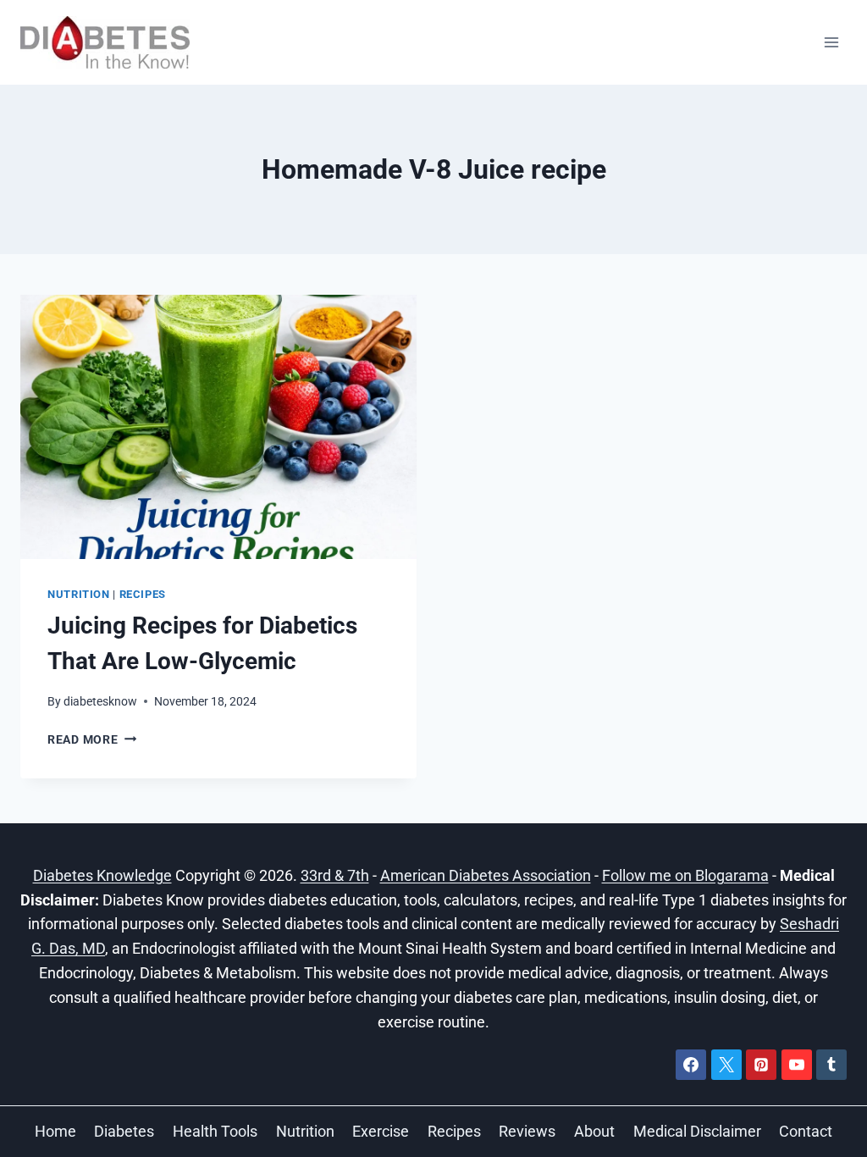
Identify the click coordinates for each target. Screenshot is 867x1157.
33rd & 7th (335, 875)
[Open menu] (831, 42)
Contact (805, 1131)
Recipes (142, 594)
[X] (726, 1064)
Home (55, 1131)
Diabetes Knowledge (102, 875)
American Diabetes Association (485, 875)
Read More (91, 740)
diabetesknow (100, 702)
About (594, 1131)
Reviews (527, 1131)
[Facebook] (691, 1064)
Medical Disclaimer (697, 1131)
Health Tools (215, 1131)
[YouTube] (796, 1064)
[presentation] (218, 427)
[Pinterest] (761, 1064)
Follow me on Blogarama (685, 875)
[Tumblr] (831, 1064)
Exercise (380, 1131)
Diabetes (124, 1131)
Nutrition (78, 594)
